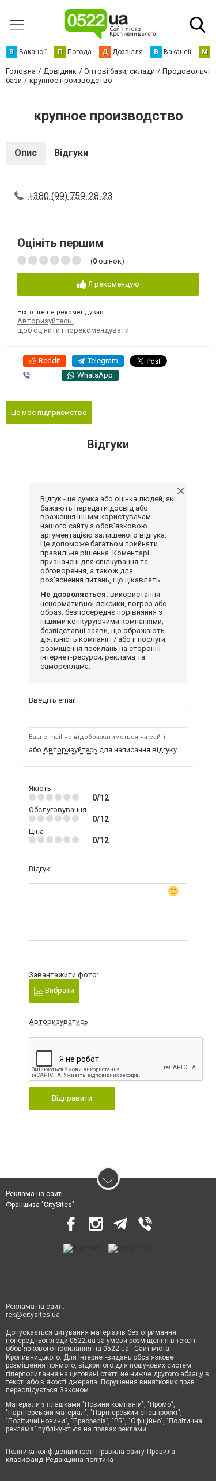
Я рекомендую (112, 284)
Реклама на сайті (34, 1194)
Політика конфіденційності (50, 1452)
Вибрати (58, 990)
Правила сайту (120, 1452)
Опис (25, 152)
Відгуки (71, 152)
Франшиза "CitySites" (40, 1205)
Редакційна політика (79, 1460)
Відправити (72, 1098)
